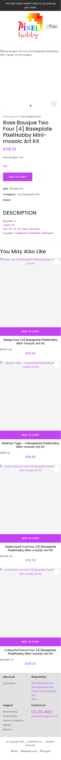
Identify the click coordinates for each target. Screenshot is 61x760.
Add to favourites (56, 262)
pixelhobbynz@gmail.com (44, 716)
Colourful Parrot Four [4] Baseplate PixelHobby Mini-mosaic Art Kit (30, 652)
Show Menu (4, 25)
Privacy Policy (10, 716)
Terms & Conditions (13, 720)
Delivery (7, 725)
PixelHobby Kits (10, 116)
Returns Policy (10, 711)
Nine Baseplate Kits (42, 687)
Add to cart (17, 176)
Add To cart (30, 331)
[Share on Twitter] (17, 200)
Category (9, 194)
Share (6, 200)
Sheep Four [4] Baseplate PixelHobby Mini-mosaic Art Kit (30, 341)
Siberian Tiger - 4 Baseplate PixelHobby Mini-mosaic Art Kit (30, 445)
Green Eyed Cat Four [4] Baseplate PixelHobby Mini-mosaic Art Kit (30, 548)
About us (7, 729)
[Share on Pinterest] (26, 200)
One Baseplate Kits (42, 683)
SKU (5, 188)
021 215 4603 (41, 711)
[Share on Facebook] (12, 200)
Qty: (5, 166)
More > (35, 699)
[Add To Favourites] (38, 176)
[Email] (21, 200)
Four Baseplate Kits (31, 116)
